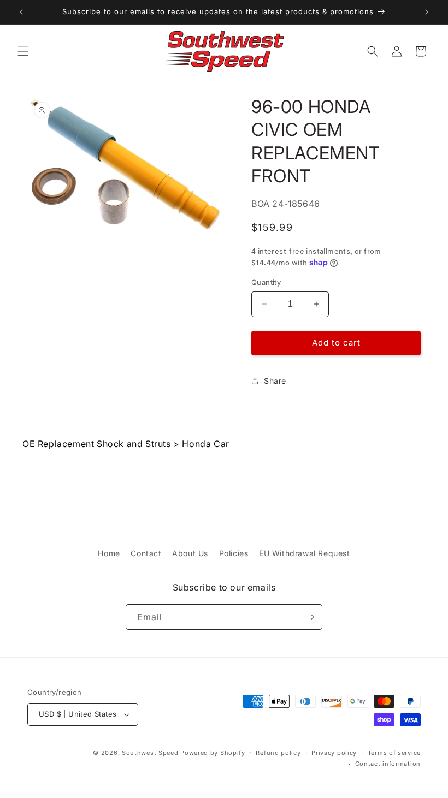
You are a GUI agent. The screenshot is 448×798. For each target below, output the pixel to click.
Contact (146, 553)
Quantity (266, 282)
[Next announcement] (427, 12)
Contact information (388, 763)
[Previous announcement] (21, 12)
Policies (234, 553)
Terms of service (394, 753)
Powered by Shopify (212, 753)
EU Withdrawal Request (304, 553)
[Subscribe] (310, 617)
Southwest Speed (150, 753)
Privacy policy (334, 753)
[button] (23, 51)
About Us (190, 553)
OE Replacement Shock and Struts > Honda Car (125, 443)
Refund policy (278, 753)
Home (109, 553)
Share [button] (275, 380)
